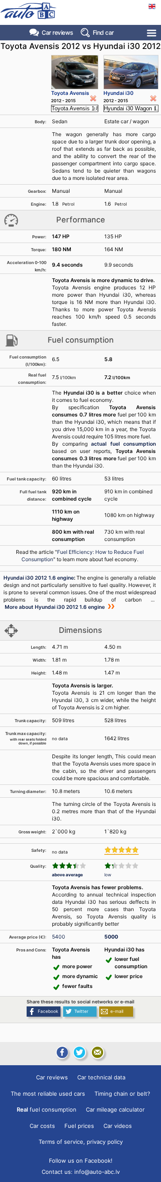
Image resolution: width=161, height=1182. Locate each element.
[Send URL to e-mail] (97, 1052)
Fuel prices (79, 1125)
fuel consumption (46, 1109)
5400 (58, 936)
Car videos (117, 1125)
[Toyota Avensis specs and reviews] (74, 72)
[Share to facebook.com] (61, 1052)
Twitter (81, 1011)
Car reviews (57, 32)
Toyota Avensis (70, 93)
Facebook (48, 1011)
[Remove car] (93, 98)
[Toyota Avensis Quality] (69, 865)
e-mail (116, 1011)
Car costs (42, 1125)
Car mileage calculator (115, 1109)
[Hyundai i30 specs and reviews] (130, 72)
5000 (111, 936)
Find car (103, 32)
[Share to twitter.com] (79, 1052)
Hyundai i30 (118, 93)
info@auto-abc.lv (97, 1171)
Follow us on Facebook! (80, 1160)
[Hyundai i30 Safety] (121, 850)
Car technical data (101, 1077)
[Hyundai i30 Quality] (121, 865)
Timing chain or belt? (122, 1093)
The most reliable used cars (48, 1093)
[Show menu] (152, 32)
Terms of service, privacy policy (81, 1141)
